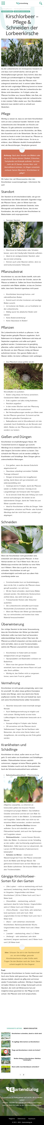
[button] (40, 3)
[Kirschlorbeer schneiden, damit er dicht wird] (5, 1035)
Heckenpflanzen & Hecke (21, 11)
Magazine (12, 1118)
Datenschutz (21, 1118)
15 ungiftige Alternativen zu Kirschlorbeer (26, 1042)
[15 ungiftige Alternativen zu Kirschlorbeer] (5, 1044)
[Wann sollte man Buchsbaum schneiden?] (5, 1069)
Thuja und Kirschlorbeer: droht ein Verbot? (26, 1050)
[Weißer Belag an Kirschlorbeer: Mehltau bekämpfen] (5, 1060)
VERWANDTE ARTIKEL (14, 1028)
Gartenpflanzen (6, 9)
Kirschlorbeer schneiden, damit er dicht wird (27, 1033)
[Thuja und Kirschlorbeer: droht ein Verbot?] (5, 1052)
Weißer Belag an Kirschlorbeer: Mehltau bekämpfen (27, 1059)
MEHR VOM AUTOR (30, 1028)
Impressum (31, 1118)
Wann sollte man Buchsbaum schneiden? (25, 1067)
